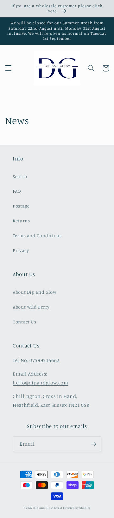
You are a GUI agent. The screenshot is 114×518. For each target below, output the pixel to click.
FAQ (17, 191)
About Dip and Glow (34, 292)
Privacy (21, 250)
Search (20, 176)
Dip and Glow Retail (47, 507)
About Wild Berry (31, 307)
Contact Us (24, 321)
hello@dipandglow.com (40, 383)
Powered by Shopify (76, 507)
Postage (21, 205)
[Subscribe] (93, 444)
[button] (8, 68)
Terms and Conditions (37, 235)
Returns (21, 220)
